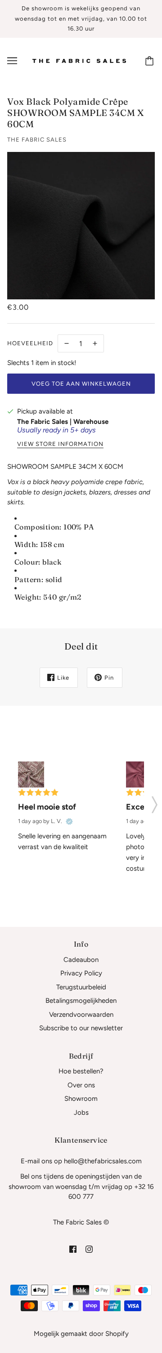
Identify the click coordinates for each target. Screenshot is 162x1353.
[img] (73, 1249)
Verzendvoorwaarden (81, 1014)
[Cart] (151, 61)
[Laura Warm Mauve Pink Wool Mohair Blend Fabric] (139, 774)
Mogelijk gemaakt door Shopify (81, 1334)
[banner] (79, 60)
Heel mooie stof (47, 807)
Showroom (81, 1099)
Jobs (81, 1112)
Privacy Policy (81, 973)
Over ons (81, 1085)
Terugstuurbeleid (81, 987)
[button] (155, 802)
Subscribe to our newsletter (81, 1028)
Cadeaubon (81, 960)
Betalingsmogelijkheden (81, 1001)
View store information (60, 444)
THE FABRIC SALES (37, 139)
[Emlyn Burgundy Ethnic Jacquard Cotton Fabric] (31, 774)
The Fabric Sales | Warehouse (62, 422)
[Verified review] (69, 821)
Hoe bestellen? (81, 1071)
